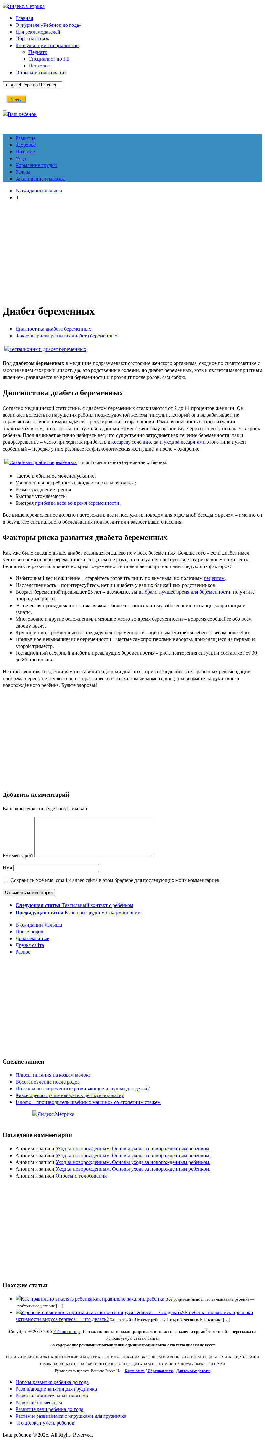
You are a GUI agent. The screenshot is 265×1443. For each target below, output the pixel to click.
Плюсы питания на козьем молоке (53, 1074)
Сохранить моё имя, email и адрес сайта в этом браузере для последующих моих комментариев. (115, 880)
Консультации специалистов (47, 45)
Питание (25, 151)
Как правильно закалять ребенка (128, 1298)
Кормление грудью (36, 164)
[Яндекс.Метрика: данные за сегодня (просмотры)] (53, 1113)
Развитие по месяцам (39, 1402)
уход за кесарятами (185, 441)
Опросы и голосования (41, 72)
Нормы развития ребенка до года (52, 1381)
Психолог (39, 65)
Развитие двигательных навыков (52, 1395)
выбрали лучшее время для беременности (184, 591)
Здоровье (26, 144)
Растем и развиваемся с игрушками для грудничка (71, 1415)
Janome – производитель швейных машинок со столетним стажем (88, 1101)
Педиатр (37, 51)
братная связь (162, 1370)
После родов (29, 931)
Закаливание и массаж (40, 178)
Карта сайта (135, 1370)
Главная (24, 18)
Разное (23, 951)
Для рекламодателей (38, 31)
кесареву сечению (131, 441)
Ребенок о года (66, 1331)
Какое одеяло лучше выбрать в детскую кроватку (70, 1095)
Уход (21, 158)
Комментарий (18, 855)
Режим (23, 171)
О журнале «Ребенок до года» (48, 24)
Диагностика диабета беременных (53, 328)
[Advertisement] (132, 251)
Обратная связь (32, 38)
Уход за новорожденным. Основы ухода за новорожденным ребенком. (133, 1148)
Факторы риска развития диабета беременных (66, 335)
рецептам (214, 578)
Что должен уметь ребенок (45, 1422)
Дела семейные (32, 938)
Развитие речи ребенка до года (49, 1409)
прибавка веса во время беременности (77, 502)
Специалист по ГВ (49, 58)
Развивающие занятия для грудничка (56, 1388)
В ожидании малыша (39, 190)
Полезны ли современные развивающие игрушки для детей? (83, 1088)
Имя (7, 867)
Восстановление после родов (48, 1081)
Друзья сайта (30, 944)
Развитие (26, 137)
